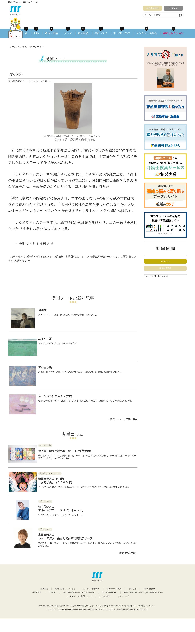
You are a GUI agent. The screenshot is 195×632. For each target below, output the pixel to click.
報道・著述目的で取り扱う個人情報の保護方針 (143, 593)
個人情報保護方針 (109, 593)
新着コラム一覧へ (128, 552)
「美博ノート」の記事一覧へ (122, 419)
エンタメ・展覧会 (146, 33)
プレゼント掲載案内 (91, 589)
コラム (23, 46)
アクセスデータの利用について (79, 596)
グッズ (68, 33)
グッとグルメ (45, 501)
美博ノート (36, 46)
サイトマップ (123, 596)
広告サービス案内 (114, 589)
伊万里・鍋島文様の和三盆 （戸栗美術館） (65, 450)
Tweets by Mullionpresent (155, 276)
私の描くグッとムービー (50, 473)
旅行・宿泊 (51, 33)
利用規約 (52, 593)
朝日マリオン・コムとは (65, 589)
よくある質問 (104, 596)
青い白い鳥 (45, 367)
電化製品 (83, 33)
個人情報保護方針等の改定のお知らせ (79, 593)
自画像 (42, 310)
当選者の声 (36, 593)
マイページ (165, 261)
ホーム (13, 46)
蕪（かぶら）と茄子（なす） (56, 396)
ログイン (173, 8)
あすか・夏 (45, 338)
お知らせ (132, 589)
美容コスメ (100, 33)
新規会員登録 (153, 8)
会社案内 (44, 589)
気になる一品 (45, 445)
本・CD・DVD (121, 33)
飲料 (36, 33)
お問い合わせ (149, 589)
